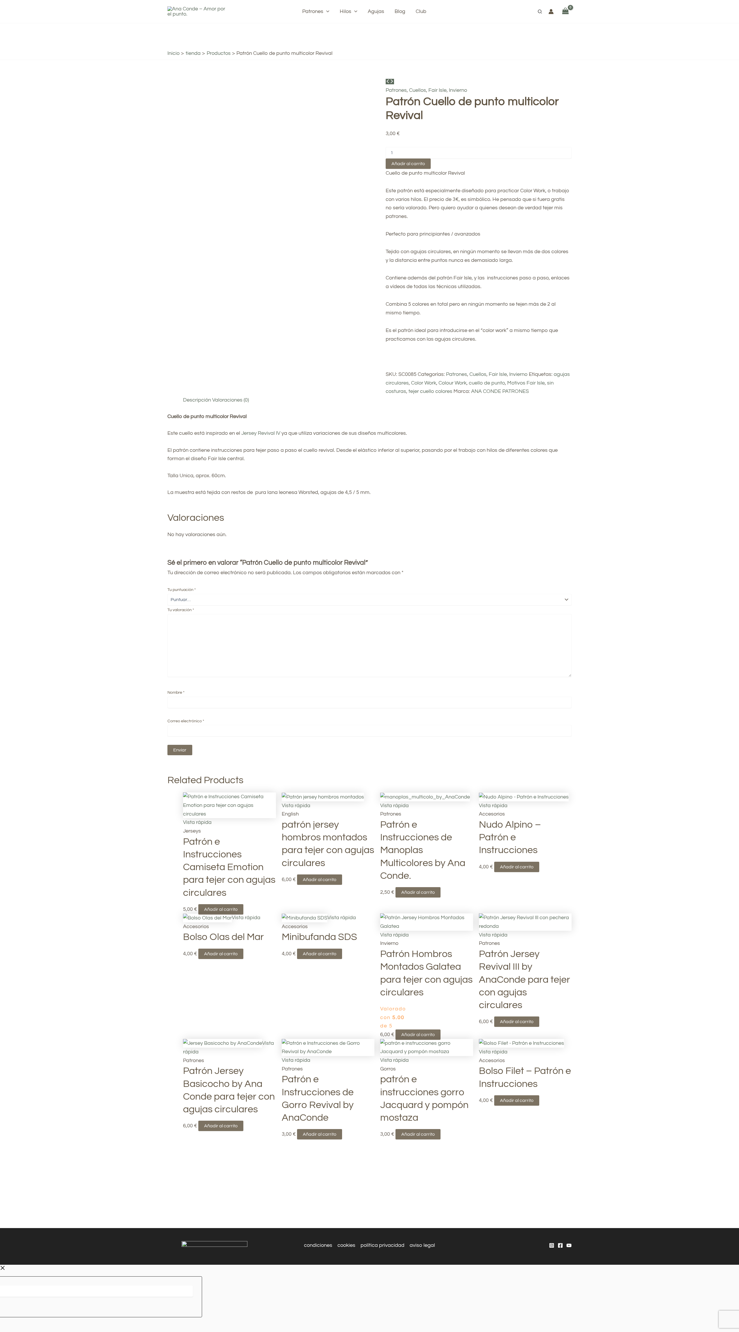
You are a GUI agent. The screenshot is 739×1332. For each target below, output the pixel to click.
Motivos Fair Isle (526, 383)
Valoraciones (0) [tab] (230, 400)
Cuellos (417, 90)
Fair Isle (437, 90)
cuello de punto (487, 383)
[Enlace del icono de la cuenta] (551, 11)
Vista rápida (197, 822)
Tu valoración (180, 610)
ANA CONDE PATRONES (500, 391)
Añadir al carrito (408, 163)
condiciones (318, 1245)
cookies (346, 1245)
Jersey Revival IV (260, 433)
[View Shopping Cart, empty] (565, 11)
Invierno (458, 90)
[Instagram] (551, 1245)
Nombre (175, 693)
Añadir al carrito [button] (221, 909)
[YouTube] (569, 1245)
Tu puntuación (181, 590)
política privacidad (382, 1245)
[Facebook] (560, 1245)
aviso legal (422, 1245)
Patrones (396, 90)
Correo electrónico (185, 721)
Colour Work (452, 383)
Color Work (423, 383)
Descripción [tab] (197, 400)
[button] (326, 11)
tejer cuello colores (430, 391)
